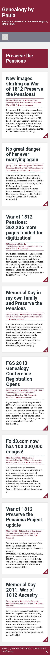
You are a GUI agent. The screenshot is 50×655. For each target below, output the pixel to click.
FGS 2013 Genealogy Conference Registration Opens (19, 373)
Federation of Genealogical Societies (21, 101)
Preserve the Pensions (32, 103)
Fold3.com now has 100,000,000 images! (24, 446)
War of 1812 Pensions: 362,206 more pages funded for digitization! (24, 227)
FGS (25, 168)
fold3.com (31, 168)
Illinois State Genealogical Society (26, 533)
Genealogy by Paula (18, 12)
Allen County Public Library (33, 390)
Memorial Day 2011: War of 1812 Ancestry (22, 590)
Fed (23, 601)
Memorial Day (19, 317)
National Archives (32, 601)
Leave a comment (26, 105)
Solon (43, 648)
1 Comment (24, 248)
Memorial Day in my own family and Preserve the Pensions (24, 300)
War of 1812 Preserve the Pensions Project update (24, 517)
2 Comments (35, 170)
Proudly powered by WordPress (16, 648)
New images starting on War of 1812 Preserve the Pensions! (24, 86)
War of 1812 (10, 105)
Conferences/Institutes (15, 246)
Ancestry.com (26, 166)
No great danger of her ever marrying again (23, 154)
